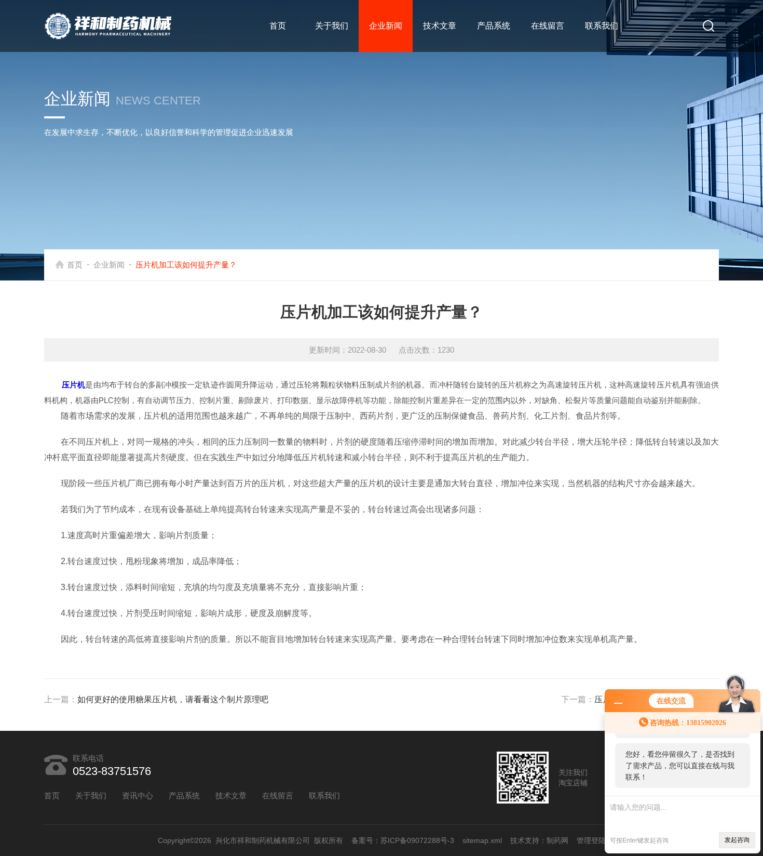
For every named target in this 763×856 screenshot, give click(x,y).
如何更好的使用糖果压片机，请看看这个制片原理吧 (172, 699)
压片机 (73, 384)
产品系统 (493, 25)
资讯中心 (137, 795)
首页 (277, 25)
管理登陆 (591, 840)
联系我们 (601, 25)
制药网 (557, 840)
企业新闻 (385, 25)
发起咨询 (737, 840)
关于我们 (331, 25)
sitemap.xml (482, 840)
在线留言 (547, 25)
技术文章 (439, 25)
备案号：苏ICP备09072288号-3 (402, 840)
